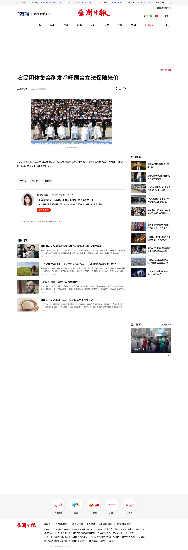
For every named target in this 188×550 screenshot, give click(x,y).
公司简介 (46, 524)
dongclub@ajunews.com (104, 540)
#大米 (23, 180)
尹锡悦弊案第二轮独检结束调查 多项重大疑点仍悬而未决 (65, 200)
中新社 (112, 513)
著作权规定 (91, 524)
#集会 (35, 180)
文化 (93, 25)
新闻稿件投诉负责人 (124, 524)
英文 (24, 14)
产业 (66, 25)
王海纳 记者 (22, 89)
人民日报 (58, 513)
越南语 (43, 13)
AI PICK (149, 25)
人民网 (129, 513)
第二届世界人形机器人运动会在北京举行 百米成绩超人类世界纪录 (70, 204)
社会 (79, 25)
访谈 (120, 25)
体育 (106, 25)
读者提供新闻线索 (106, 524)
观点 (133, 25)
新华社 (76, 513)
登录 (166, 16)
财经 (52, 25)
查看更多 (42, 210)
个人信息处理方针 (60, 524)
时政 (38, 25)
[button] (164, 356)
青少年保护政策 (77, 524)
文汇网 (94, 513)
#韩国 (48, 180)
